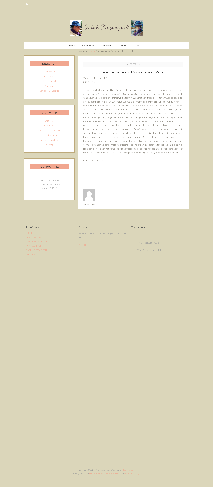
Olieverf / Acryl (49, 125)
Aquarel (49, 120)
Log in (138, 473)
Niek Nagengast (106, 27)
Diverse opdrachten (49, 140)
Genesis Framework (114, 473)
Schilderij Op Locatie (49, 90)
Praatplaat (49, 86)
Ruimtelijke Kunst (49, 135)
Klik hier (82, 244)
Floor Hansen (128, 470)
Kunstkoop (49, 76)
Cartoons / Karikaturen (49, 130)
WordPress (129, 473)
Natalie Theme (95, 473)
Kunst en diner (49, 71)
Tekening (49, 144)
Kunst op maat (49, 81)
